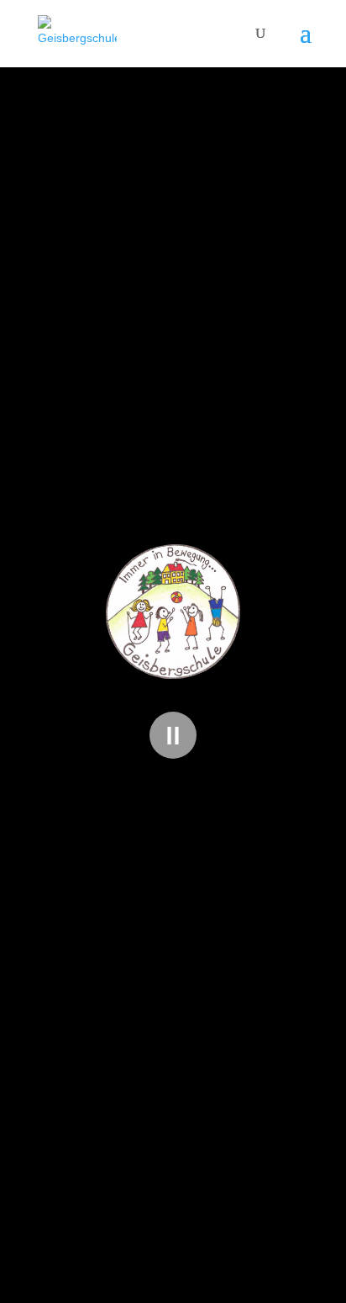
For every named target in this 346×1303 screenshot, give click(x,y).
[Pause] (173, 735)
